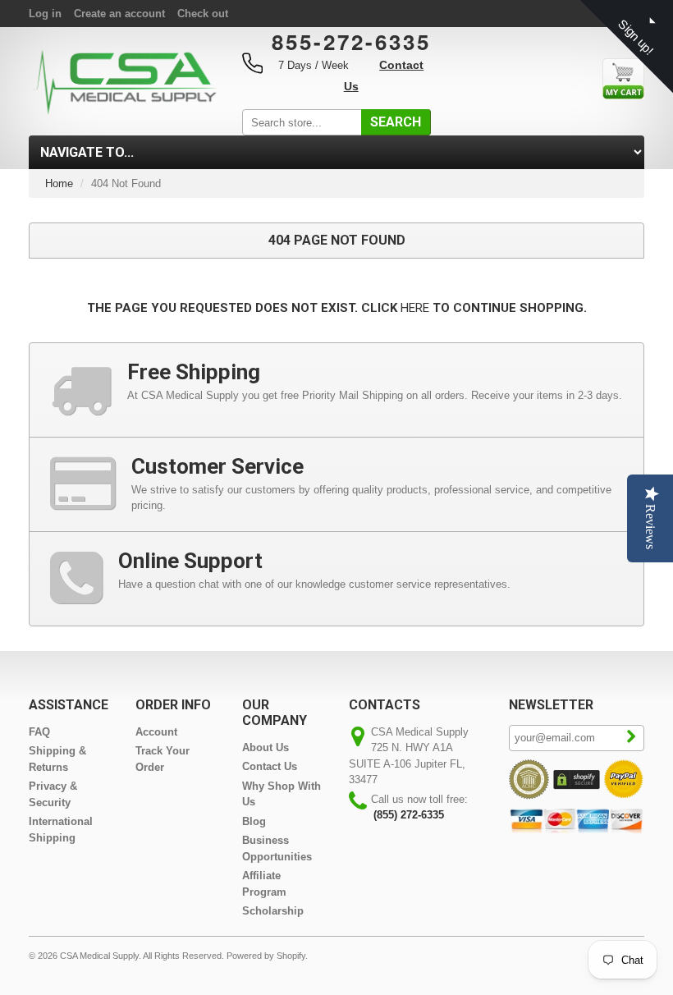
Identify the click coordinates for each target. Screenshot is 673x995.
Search (395, 122)
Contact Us (269, 766)
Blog (254, 821)
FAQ (39, 732)
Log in (45, 13)
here (415, 307)
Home (59, 183)
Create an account (119, 13)
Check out (202, 13)
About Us (265, 747)
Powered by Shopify (266, 956)
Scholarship (273, 911)
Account (156, 732)
